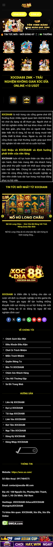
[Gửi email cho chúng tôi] (24, 319)
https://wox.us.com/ (22, 472)
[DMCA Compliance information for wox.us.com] (26, 450)
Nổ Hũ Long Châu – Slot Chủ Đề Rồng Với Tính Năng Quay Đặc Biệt (26, 225)
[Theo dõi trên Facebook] (8, 319)
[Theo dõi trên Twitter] (19, 319)
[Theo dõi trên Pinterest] (34, 319)
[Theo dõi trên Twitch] (44, 319)
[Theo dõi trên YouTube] (39, 319)
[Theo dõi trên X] (13, 319)
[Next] (50, 216)
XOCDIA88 (7, 114)
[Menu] (4, 4)
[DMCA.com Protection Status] (12, 522)
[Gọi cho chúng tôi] (29, 319)
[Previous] (2, 216)
